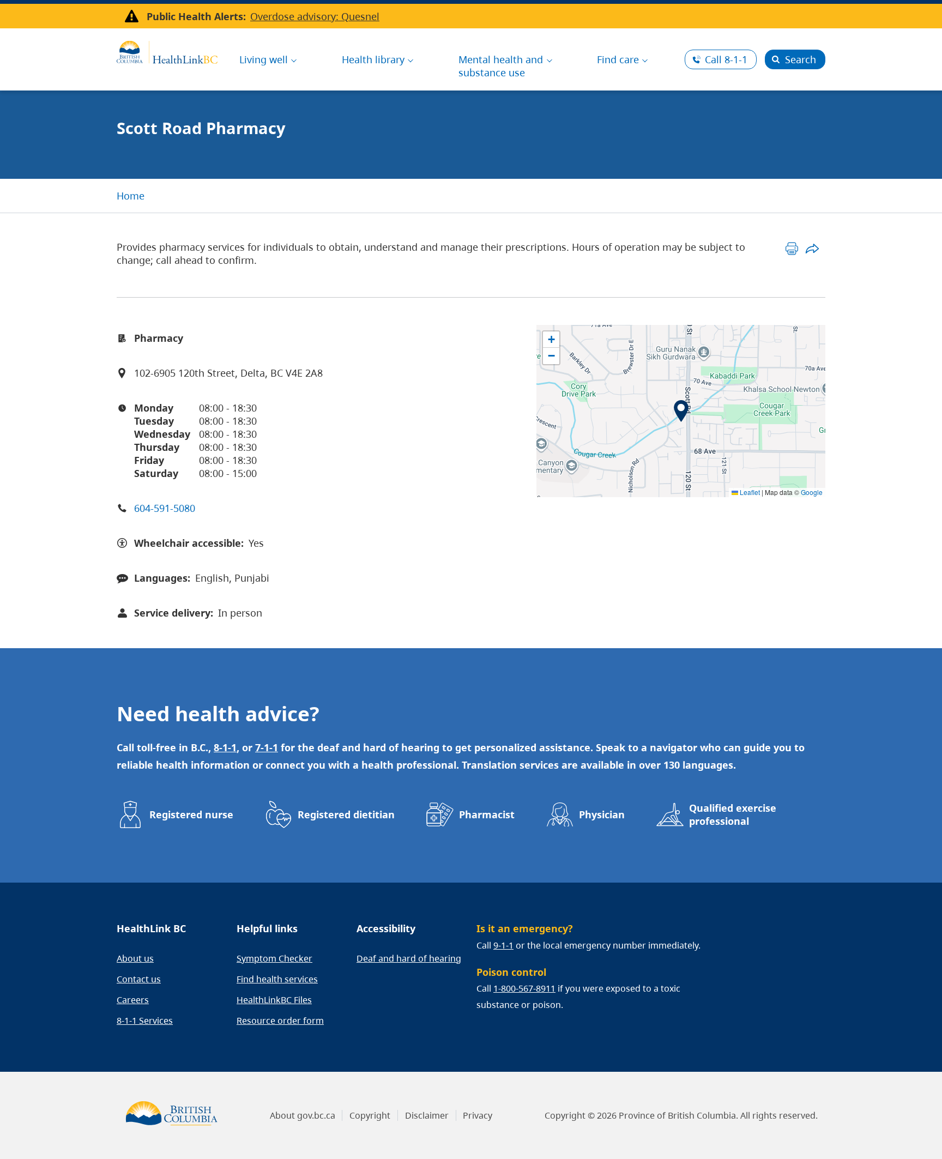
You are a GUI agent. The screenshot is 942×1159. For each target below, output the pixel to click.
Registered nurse (191, 814)
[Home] (167, 50)
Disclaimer (427, 1115)
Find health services (277, 979)
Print (792, 248)
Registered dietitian (346, 814)
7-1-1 (266, 747)
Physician (602, 814)
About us (135, 958)
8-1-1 (726, 59)
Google (812, 492)
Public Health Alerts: (196, 16)
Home (130, 195)
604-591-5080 (164, 508)
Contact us (139, 979)
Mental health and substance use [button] (500, 66)
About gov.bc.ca (302, 1115)
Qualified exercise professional (732, 814)
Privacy (477, 1115)
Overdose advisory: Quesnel (314, 16)
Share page (812, 248)
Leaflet (749, 492)
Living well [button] (263, 59)
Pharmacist (487, 814)
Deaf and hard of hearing (409, 958)
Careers (133, 1000)
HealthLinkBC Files (274, 1000)
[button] (681, 411)
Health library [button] (373, 59)
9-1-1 (503, 945)
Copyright (369, 1115)
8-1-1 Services (145, 1021)
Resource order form (280, 1021)
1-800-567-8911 (524, 988)
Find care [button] (618, 59)
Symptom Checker (274, 958)
